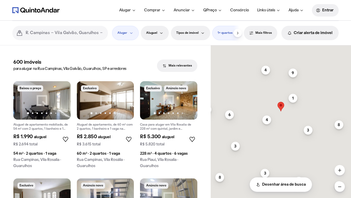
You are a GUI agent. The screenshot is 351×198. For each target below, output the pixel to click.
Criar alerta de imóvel (313, 33)
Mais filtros (263, 33)
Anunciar (182, 10)
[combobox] (65, 33)
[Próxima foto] (61, 100)
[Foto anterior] (22, 100)
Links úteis (266, 10)
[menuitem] (127, 10)
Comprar (152, 10)
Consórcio (239, 10)
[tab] (177, 66)
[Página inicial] (36, 10)
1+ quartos (225, 33)
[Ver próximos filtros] (238, 33)
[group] (42, 126)
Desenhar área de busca (284, 184)
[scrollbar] (281, 47)
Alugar (125, 10)
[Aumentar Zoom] (340, 170)
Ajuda (294, 10)
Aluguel (151, 33)
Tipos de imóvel (187, 33)
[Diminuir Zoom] (340, 187)
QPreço (210, 10)
